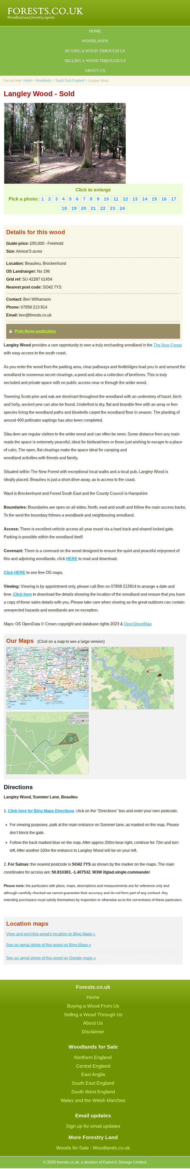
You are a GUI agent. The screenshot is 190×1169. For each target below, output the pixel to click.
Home (95, 31)
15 (154, 199)
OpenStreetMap (138, 624)
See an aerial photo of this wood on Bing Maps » (48, 945)
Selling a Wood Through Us (95, 61)
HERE (71, 559)
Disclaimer (93, 1031)
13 (135, 199)
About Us (93, 1023)
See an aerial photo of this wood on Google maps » (51, 958)
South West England (93, 1091)
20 (83, 208)
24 (122, 208)
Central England (93, 1066)
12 (125, 199)
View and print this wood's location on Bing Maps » (50, 934)
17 (173, 199)
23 (112, 208)
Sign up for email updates (93, 1126)
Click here (22, 594)
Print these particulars (35, 331)
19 (74, 208)
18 (64, 208)
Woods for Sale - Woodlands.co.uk (93, 1147)
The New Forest (167, 345)
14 (144, 199)
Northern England (93, 1057)
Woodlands (95, 41)
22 (103, 208)
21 (93, 208)
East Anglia (93, 1074)
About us (95, 70)
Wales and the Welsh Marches (93, 1100)
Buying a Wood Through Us (95, 51)
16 (164, 199)
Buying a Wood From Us (93, 1006)
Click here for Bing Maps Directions (41, 811)
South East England (69, 80)
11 (116, 199)
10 (106, 199)
